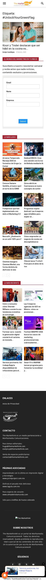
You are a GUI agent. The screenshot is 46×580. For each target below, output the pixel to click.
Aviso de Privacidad (11, 403)
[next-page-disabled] (8, 376)
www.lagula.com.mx (11, 486)
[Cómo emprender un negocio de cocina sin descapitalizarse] (34, 227)
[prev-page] (4, 275)
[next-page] (8, 275)
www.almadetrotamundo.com (15, 494)
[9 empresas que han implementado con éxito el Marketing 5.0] (12, 199)
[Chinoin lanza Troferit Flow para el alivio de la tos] (34, 252)
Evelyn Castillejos (8, 52)
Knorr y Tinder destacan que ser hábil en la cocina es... (21, 47)
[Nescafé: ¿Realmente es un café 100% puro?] (12, 227)
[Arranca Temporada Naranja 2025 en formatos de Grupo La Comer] (12, 149)
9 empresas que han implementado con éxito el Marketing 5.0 (11, 211)
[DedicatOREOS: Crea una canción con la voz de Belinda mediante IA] (34, 149)
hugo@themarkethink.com (14, 446)
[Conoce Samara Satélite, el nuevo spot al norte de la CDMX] (12, 174)
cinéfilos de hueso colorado (22, 500)
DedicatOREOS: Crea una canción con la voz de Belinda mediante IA (33, 160)
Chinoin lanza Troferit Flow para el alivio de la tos (33, 263)
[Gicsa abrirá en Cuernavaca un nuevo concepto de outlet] (34, 174)
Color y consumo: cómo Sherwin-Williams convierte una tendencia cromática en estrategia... (12, 309)
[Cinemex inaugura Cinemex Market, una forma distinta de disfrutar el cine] (12, 253)
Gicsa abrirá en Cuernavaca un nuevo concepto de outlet (33, 186)
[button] (4, 3)
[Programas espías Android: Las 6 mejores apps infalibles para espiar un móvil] (34, 199)
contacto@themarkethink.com (15, 457)
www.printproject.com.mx (14, 478)
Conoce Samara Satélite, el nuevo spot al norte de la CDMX (12, 186)
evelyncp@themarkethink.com (15, 449)
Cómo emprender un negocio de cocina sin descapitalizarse (33, 239)
